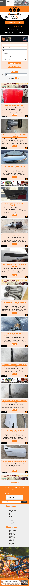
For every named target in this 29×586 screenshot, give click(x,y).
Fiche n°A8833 (4, 472)
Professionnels (13, 515)
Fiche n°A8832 (4, 179)
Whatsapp (11, 545)
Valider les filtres (14, 63)
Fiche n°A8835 (4, 246)
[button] (14, 96)
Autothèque (12, 522)
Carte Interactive (20, 33)
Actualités (11, 520)
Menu (15, 7)
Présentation (12, 530)
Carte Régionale (8, 33)
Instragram (12, 543)
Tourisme (11, 519)
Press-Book (12, 537)
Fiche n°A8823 (4, 147)
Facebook (11, 542)
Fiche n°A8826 (4, 277)
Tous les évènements (14, 509)
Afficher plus (14, 483)
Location (11, 516)
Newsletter (12, 533)
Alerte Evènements (14, 512)
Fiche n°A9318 (4, 346)
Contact (11, 532)
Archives (11, 523)
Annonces (11, 518)
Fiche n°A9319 (4, 315)
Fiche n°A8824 (4, 116)
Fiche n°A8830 (4, 411)
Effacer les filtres (14, 66)
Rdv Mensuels (12, 510)
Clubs (10, 513)
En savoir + (14, 114)
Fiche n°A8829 (4, 375)
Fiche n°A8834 (4, 443)
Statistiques (12, 536)
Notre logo (11, 540)
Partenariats (12, 534)
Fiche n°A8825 (4, 216)
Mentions (11, 539)
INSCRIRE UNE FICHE (15, 22)
